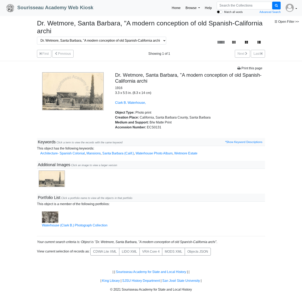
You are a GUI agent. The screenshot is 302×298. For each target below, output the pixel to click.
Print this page (251, 68)
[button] (291, 8)
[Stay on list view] (259, 42)
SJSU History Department (141, 280)
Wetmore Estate (185, 153)
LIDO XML (129, 251)
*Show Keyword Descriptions (243, 142)
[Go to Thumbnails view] (234, 42)
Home (176, 8)
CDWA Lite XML (105, 251)
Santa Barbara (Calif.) (118, 153)
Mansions (93, 153)
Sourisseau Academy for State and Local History (151, 272)
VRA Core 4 (151, 251)
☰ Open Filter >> (286, 21)
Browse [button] (191, 8)
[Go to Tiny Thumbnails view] (221, 42)
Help (208, 8)
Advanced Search (270, 12)
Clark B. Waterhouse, (130, 102)
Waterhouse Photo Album (154, 153)
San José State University (181, 280)
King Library (111, 280)
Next (241, 53)
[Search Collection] (276, 5)
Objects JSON (197, 251)
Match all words (233, 12)
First (45, 53)
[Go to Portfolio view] (246, 42)
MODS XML (173, 251)
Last (257, 53)
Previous (64, 53)
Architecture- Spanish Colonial (62, 153)
